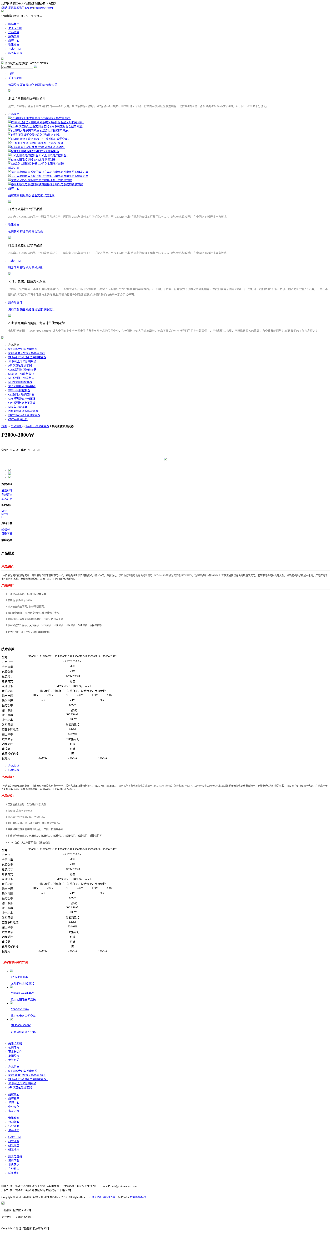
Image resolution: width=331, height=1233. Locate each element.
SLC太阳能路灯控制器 (22, 386)
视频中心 (25, 195)
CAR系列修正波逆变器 (22, 369)
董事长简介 (27, 84)
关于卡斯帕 (15, 28)
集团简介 (40, 84)
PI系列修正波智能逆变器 (23, 411)
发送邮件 (6, 490)
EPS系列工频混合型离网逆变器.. (28, 1079)
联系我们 (18, 7)
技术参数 (13, 770)
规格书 (5, 529)
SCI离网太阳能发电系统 (22, 349)
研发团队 (13, 267)
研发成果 (37, 267)
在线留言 (37, 309)
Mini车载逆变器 (17, 406)
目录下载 (6, 533)
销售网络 (25, 309)
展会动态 (37, 231)
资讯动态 (13, 44)
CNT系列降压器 (18, 419)
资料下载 (13, 309)
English (29, 7)
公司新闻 (13, 231)
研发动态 (25, 267)
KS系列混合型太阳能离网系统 (26, 353)
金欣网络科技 (138, 1197)
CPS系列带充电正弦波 (21, 402)
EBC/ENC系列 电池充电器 (24, 415)
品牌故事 (13, 195)
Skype (4, 513)
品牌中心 (13, 40)
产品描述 (13, 765)
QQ (3, 517)
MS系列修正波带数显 (21, 378)
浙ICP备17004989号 (103, 1197)
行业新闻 (25, 231)
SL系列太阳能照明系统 (22, 361)
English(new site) (43, 7)
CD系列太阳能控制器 (21, 394)
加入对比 (6, 498)
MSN (4, 510)
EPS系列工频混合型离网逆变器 (27, 357)
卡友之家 (48, 195)
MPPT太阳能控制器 (20, 382)
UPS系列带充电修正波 (22, 398)
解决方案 (13, 36)
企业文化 (37, 195)
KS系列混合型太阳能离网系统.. (27, 1075)
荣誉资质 (51, 84)
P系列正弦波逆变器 (20, 365)
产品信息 (13, 32)
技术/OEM (14, 48)
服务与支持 (15, 53)
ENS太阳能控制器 (19, 390)
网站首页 (7, 7)
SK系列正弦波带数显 (21, 373)
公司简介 (13, 84)
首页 (11, 73)
